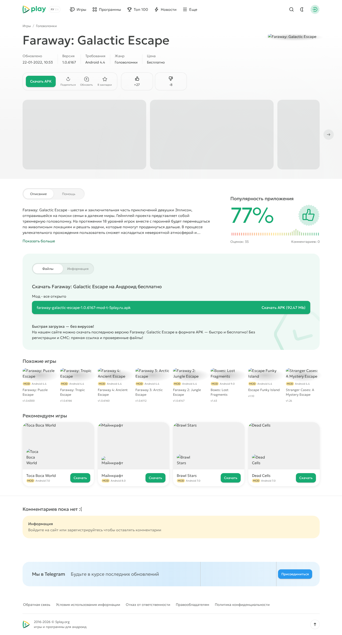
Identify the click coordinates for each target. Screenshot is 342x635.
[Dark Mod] (302, 9)
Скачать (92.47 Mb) (284, 307)
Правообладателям (192, 604)
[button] (315, 624)
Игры (27, 26)
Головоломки (46, 26)
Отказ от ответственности (148, 604)
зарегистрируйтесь (85, 529)
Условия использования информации (88, 604)
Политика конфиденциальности (242, 604)
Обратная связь (36, 604)
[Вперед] (328, 134)
